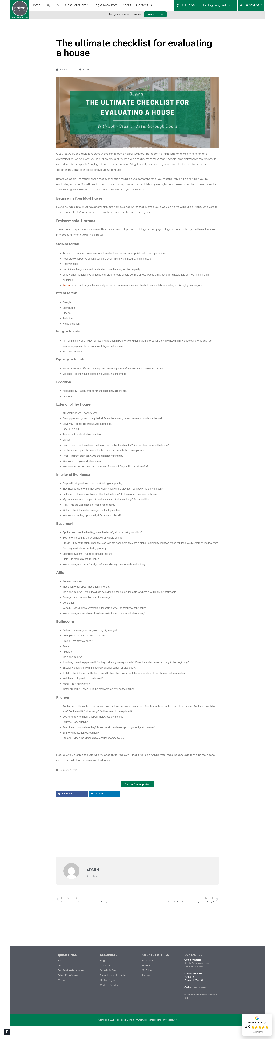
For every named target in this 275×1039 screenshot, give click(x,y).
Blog (102, 961)
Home (36, 5)
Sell (58, 5)
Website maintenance (152, 1020)
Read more (155, 14)
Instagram (147, 976)
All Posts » (92, 876)
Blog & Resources (105, 5)
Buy (48, 5)
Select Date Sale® (68, 976)
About (126, 5)
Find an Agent (108, 980)
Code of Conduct (110, 985)
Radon (66, 285)
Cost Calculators (76, 5)
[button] (72, 794)
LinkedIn (146, 966)
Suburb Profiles (108, 971)
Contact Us (144, 5)
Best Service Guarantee (71, 971)
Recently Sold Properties (113, 976)
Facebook (147, 961)
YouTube (147, 971)
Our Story (105, 966)
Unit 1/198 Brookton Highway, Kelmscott (206, 5)
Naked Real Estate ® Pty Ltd (128, 1020)
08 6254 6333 (252, 5)
